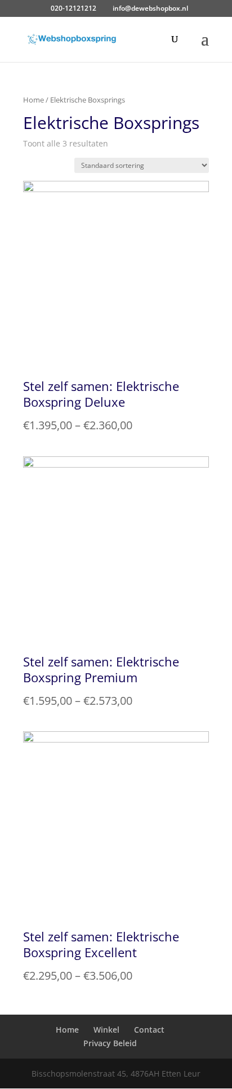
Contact (149, 1029)
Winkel (106, 1029)
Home (33, 100)
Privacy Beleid (110, 1043)
